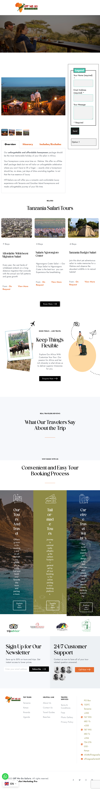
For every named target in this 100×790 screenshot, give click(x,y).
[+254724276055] (94, 7)
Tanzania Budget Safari (82, 252)
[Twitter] (79, 780)
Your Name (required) (83, 77)
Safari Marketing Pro (27, 781)
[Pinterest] (92, 780)
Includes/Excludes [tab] (50, 144)
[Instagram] (85, 780)
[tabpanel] (33, 170)
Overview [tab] (10, 144)
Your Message (80, 104)
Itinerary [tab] (28, 144)
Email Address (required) (80, 91)
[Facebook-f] (73, 780)
